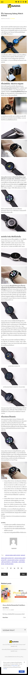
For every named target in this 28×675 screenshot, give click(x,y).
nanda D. (12, 609)
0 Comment (12, 18)
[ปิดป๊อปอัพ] (24, 662)
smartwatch (22, 560)
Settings (5, 668)
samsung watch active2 (13, 560)
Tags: (2, 555)
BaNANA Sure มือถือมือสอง (20, 649)
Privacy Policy (20, 656)
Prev (4, 574)
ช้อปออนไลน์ (4, 649)
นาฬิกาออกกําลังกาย (6, 562)
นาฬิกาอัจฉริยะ (14, 562)
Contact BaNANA (8, 656)
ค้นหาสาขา (15, 656)
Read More (5, 617)
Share (2, 568)
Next (23, 574)
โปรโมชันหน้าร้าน (10, 649)
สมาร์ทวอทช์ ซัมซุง (9, 564)
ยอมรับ (21, 671)
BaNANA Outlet (14, 651)
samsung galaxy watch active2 (12, 555)
